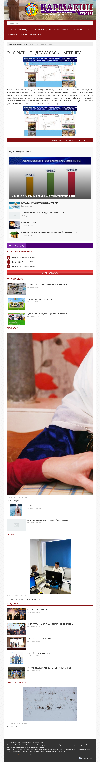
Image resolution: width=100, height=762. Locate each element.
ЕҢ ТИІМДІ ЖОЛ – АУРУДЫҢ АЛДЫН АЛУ (24, 599)
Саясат (56, 30)
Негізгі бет (12, 30)
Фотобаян (23, 35)
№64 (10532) (16, 262)
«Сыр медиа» (22, 755)
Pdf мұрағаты (51, 273)
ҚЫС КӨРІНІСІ (12, 727)
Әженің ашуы (13, 500)
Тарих (79, 30)
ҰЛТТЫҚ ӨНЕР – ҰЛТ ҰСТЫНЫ (39, 638)
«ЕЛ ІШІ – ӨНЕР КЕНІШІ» (37, 609)
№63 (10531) (16, 266)
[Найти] (91, 23)
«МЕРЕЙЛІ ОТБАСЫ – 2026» (38, 653)
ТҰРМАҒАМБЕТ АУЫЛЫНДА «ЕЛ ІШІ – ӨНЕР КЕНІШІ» (49, 668)
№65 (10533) (16, 258)
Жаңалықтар (24, 30)
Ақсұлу (30, 505)
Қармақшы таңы (59, 10)
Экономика (39, 30)
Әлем (73, 30)
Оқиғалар (65, 30)
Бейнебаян (12, 35)
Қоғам (48, 30)
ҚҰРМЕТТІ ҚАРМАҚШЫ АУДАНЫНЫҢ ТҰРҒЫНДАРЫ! (49, 314)
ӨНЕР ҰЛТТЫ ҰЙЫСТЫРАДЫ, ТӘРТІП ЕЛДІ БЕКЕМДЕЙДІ (50, 624)
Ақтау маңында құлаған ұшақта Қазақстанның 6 (48, 520)
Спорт (86, 30)
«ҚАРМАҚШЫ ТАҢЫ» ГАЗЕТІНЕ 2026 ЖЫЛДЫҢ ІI (47, 284)
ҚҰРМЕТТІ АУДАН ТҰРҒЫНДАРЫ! (41, 299)
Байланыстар (35, 35)
